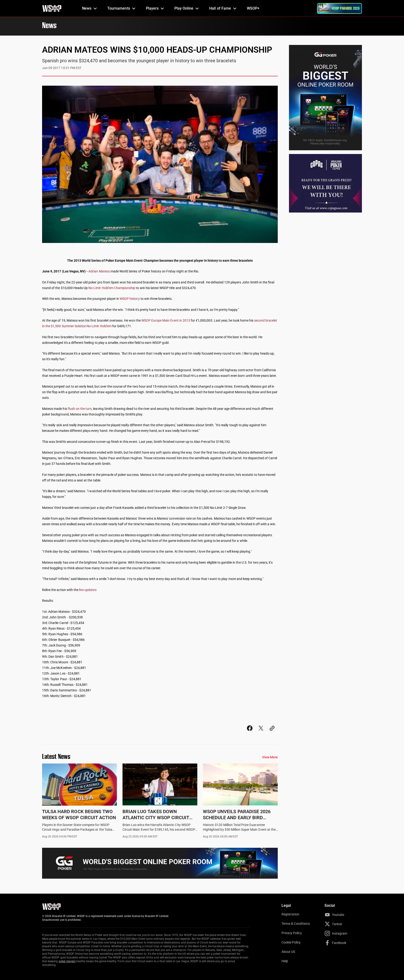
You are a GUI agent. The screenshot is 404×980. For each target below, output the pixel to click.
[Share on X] (261, 732)
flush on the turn (80, 409)
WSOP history (130, 299)
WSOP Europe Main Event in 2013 (165, 320)
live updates (87, 590)
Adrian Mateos (99, 271)
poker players (67, 961)
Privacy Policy (291, 933)
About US (288, 952)
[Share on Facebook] (249, 732)
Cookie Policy (291, 942)
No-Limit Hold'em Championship (111, 288)
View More (270, 757)
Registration (290, 914)
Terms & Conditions (295, 923)
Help (284, 961)
